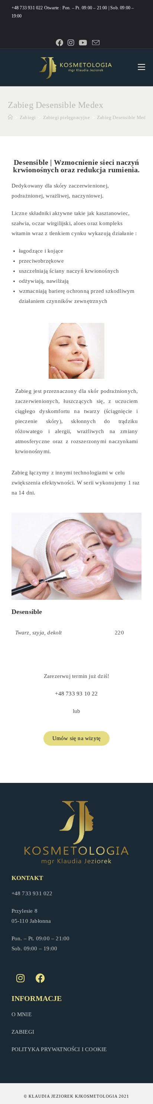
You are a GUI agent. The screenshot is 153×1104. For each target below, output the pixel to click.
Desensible (27, 611)
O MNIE (22, 1014)
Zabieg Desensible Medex (124, 117)
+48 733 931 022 (28, 7)
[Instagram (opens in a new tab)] (70, 43)
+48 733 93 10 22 (76, 694)
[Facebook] (40, 978)
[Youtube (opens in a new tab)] (82, 43)
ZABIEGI (23, 1032)
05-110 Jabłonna (31, 921)
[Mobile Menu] (141, 67)
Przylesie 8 (25, 911)
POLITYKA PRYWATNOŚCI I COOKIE (59, 1049)
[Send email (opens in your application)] (95, 43)
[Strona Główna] (10, 117)
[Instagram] (21, 978)
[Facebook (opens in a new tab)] (59, 43)
